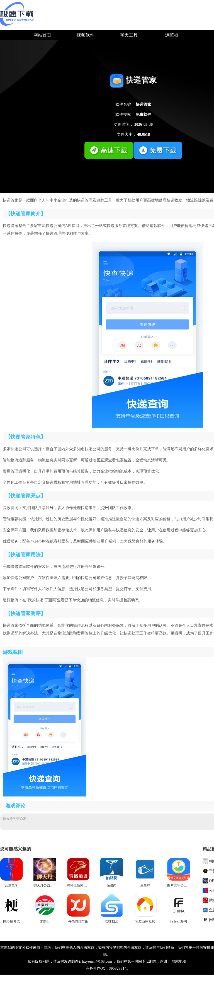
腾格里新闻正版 (78, 885)
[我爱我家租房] (145, 915)
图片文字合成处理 (180, 885)
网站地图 (179, 961)
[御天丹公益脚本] (44, 880)
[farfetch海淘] (178, 915)
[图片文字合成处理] (178, 880)
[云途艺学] (11, 880)
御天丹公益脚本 (45, 885)
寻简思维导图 (78, 921)
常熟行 (45, 921)
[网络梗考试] (11, 915)
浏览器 (172, 35)
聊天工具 (129, 35)
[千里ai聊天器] (206, 871)
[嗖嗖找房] (111, 915)
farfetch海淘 (178, 921)
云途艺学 (11, 885)
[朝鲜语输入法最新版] (206, 861)
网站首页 (42, 35)
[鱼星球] (145, 880)
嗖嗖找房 (111, 921)
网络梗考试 (11, 921)
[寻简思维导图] (78, 915)
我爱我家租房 (145, 921)
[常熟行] (44, 915)
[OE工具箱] (206, 880)
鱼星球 (145, 885)
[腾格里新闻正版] (78, 880)
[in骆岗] (111, 880)
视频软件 (85, 35)
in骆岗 (111, 885)
